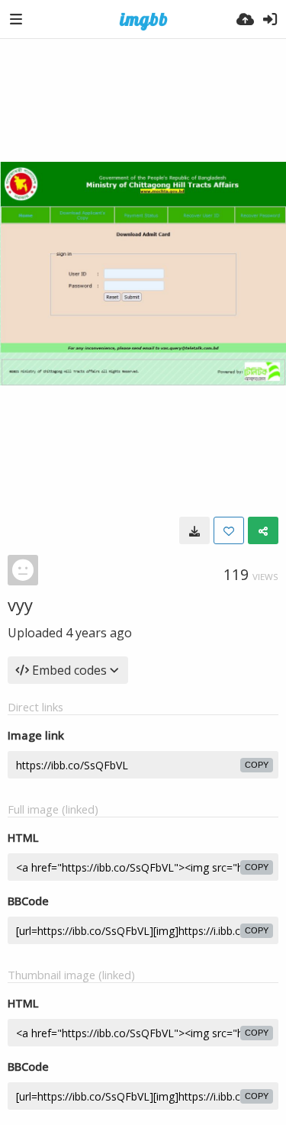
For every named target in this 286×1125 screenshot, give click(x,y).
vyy (20, 604)
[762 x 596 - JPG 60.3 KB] (194, 530)
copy (256, 764)
